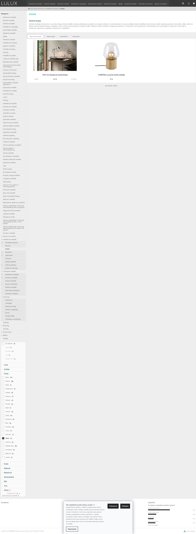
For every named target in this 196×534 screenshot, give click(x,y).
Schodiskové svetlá (9, 172)
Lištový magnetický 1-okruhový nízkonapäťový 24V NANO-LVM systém (13, 228)
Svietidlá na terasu (9, 113)
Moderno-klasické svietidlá (12, 159)
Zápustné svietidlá (9, 162)
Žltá (8, 423)
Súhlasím (125, 506)
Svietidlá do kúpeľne (10, 103)
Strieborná (10, 389)
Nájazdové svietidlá (9, 132)
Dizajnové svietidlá (9, 236)
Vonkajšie (8, 303)
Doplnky (6, 322)
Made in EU (10, 359)
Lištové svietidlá (8, 153)
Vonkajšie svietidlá (9, 271)
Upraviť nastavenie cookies (36, 531)
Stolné (7, 249)
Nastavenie (72, 529)
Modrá (9, 404)
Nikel (8, 385)
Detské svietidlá (10, 262)
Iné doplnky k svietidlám (11, 156)
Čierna (9, 381)
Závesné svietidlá (9, 24)
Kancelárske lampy (9, 129)
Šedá (9, 438)
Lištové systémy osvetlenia (12, 145)
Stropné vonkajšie (11, 278)
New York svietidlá (9, 193)
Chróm (9, 412)
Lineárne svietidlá (9, 142)
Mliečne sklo (11, 446)
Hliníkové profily (10, 306)
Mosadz (9, 427)
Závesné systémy (9, 135)
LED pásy (6, 297)
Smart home (7, 332)
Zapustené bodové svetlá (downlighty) (11, 66)
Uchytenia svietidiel (9, 178)
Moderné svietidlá (9, 39)
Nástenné (8, 252)
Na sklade (10, 343)
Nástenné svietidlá (9, 33)
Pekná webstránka (153, 521)
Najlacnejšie (51, 36)
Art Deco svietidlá (9, 233)
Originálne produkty (153, 508)
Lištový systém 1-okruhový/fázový (9, 149)
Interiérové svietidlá (9, 17)
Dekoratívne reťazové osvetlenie (14, 202)
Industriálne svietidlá (10, 30)
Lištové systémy (10, 265)
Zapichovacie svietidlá (10, 123)
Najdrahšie (63, 36)
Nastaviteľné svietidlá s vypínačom (11, 83)
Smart (7, 313)
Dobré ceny (151, 517)
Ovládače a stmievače (12, 319)
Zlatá (9, 415)
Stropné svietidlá (8, 20)
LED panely (7, 182)
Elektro (5, 335)
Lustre (5, 97)
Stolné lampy (7, 169)
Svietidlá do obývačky (10, 27)
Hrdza (9, 457)
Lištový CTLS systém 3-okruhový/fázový (11, 185)
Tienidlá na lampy (9, 49)
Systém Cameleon (9, 46)
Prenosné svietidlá (9, 190)
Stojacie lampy (8, 116)
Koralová (10, 450)
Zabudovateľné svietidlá (11, 126)
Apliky (5, 36)
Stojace (7, 246)
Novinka (9, 351)
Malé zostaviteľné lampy (11, 196)
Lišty (4, 166)
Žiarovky (6, 326)
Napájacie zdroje (9, 217)
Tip (8, 355)
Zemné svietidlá (10, 281)
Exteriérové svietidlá (10, 107)
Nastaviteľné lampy (9, 73)
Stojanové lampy (9, 79)
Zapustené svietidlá (9, 87)
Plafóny (5, 100)
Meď (8, 408)
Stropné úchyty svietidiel (11, 175)
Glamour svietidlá (9, 199)
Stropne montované (10, 70)
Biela (9, 377)
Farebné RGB (9, 316)
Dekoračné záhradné (12, 290)
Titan (8, 431)
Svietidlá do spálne (9, 55)
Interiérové (8, 300)
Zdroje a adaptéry (11, 309)
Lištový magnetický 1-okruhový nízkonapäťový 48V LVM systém (13, 206)
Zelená (9, 400)
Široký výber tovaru (153, 512)
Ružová (9, 396)
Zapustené (9, 255)
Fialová (9, 442)
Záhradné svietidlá (9, 119)
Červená (10, 419)
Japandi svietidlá (9, 214)
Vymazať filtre (12, 493)
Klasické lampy (8, 94)
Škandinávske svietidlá (10, 62)
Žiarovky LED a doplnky (11, 138)
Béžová (9, 453)
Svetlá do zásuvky (11, 268)
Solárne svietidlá (10, 287)
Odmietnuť (113, 506)
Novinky (5, 52)
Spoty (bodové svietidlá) (11, 76)
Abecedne (76, 36)
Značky (5, 338)
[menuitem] (35, 5)
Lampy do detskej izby (11, 59)
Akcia (8, 347)
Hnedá (9, 392)
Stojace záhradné (11, 284)
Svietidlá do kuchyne (10, 43)
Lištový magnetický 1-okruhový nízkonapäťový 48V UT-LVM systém (13, 221)
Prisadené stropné (11, 242)
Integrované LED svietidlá (11, 210)
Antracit (9, 434)
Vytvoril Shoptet (190, 531)
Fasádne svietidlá (9, 110)
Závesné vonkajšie (11, 294)
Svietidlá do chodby (10, 91)
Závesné (8, 258)
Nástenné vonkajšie (12, 274)
